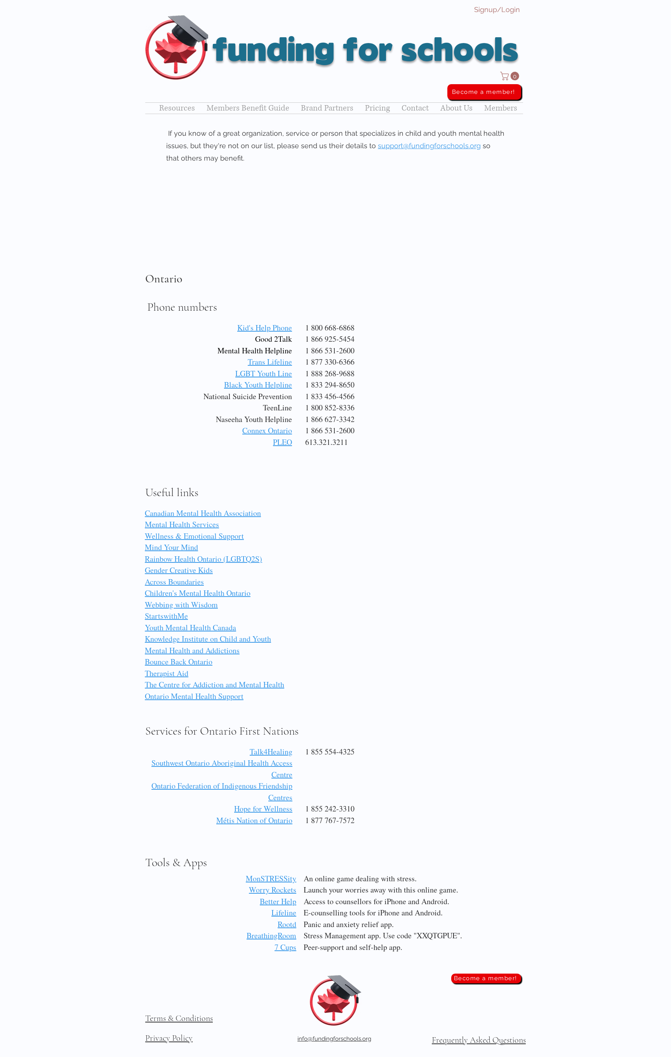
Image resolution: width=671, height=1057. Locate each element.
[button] (510, 76)
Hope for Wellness (263, 808)
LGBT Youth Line (263, 373)
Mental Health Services (182, 524)
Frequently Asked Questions (479, 1040)
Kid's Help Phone (264, 327)
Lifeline (283, 912)
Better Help (278, 901)
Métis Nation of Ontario (254, 820)
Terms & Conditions (179, 1018)
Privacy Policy (169, 1038)
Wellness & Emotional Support (194, 536)
